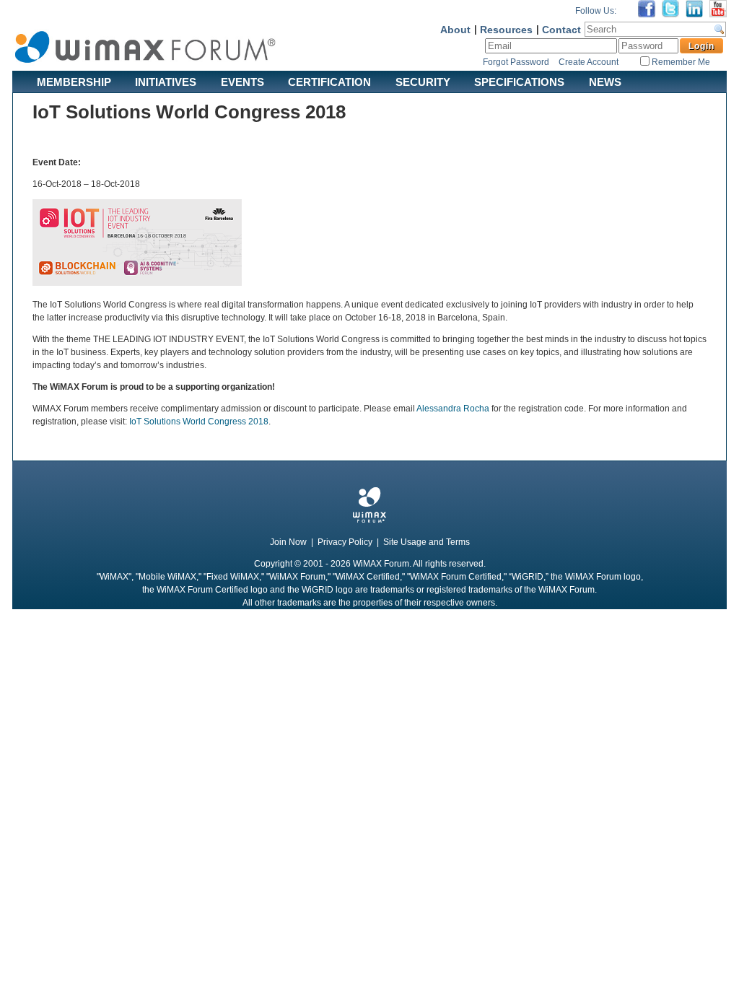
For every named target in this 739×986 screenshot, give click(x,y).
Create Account (588, 62)
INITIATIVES (165, 81)
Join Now (288, 542)
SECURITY (422, 81)
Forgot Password (516, 62)
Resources (506, 29)
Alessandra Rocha (452, 408)
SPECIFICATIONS (519, 81)
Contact (561, 29)
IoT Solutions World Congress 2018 (198, 421)
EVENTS (242, 81)
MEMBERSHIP (74, 81)
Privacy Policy (345, 542)
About (455, 29)
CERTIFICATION (329, 81)
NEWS (605, 81)
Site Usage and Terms (426, 542)
